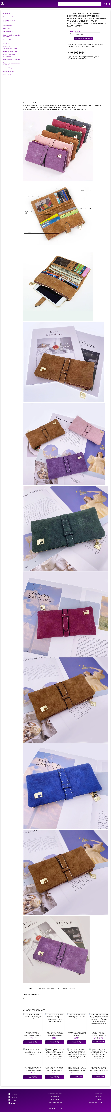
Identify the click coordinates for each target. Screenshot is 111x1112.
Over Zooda (98, 1094)
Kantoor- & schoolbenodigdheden (10, 47)
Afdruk (100, 1099)
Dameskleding (7, 25)
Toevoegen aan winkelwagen (83, 38)
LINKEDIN (13, 1103)
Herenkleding (7, 74)
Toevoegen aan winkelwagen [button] (32, 1042)
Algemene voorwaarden (55, 1094)
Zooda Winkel (98, 1097)
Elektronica (6, 28)
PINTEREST (14, 1100)
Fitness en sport (8, 32)
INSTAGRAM (14, 1097)
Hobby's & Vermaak (9, 40)
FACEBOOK (14, 1094)
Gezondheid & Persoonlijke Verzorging (11, 35)
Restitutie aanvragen (55, 1102)
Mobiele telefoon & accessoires (9, 55)
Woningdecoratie (8, 71)
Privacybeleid (55, 1097)
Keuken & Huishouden (10, 51)
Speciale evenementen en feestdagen (11, 63)
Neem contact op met (95, 1102)
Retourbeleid (55, 1099)
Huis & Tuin (6, 43)
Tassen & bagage (8, 68)
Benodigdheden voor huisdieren (9, 21)
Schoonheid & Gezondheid (11, 59)
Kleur (71, 34)
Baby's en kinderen (9, 17)
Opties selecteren (98, 1041)
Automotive (6, 13)
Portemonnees (80, 46)
